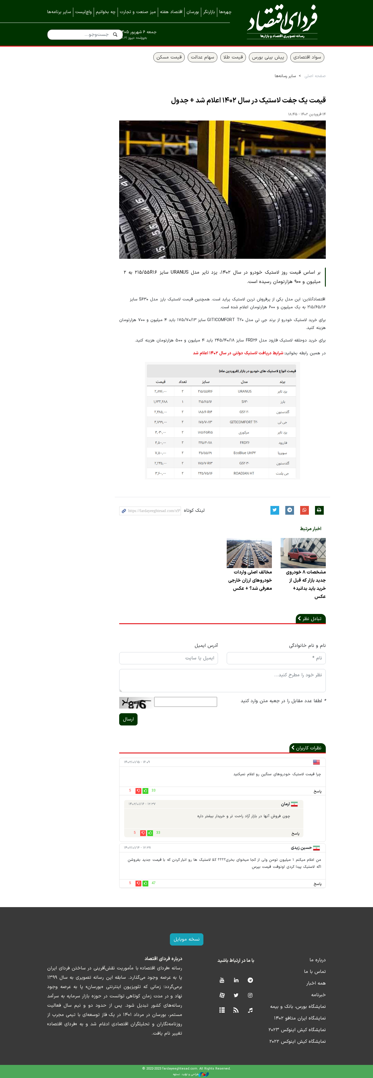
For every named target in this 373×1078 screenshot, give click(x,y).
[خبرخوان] (236, 1011)
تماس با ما (315, 971)
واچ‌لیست (83, 12)
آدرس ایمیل (206, 645)
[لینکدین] (236, 981)
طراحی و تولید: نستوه (185, 1074)
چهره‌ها (225, 12)
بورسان (192, 12)
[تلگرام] (250, 981)
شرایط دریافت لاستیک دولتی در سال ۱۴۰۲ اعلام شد (238, 353)
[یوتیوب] (222, 981)
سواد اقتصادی (307, 57)
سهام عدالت (202, 57)
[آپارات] (222, 996)
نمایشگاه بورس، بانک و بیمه (298, 1006)
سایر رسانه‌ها (285, 76)
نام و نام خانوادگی (307, 645)
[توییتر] (236, 996)
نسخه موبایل (187, 939)
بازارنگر (209, 12)
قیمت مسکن (169, 57)
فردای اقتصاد (282, 22)
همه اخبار (316, 983)
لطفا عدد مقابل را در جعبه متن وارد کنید (283, 701)
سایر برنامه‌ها (59, 12)
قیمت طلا (233, 57)
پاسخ (318, 791)
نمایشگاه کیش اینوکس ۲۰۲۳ (297, 1029)
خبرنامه (318, 995)
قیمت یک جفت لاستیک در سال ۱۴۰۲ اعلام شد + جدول (248, 100)
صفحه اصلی (315, 76)
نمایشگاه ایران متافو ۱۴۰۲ (300, 1018)
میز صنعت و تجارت (138, 12)
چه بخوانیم (106, 12)
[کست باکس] (250, 1011)
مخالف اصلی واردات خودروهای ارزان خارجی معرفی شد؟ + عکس (250, 580)
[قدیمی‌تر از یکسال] (303, 553)
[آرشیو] (222, 1011)
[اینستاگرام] (250, 996)
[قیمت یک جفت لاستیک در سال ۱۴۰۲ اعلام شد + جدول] (222, 190)
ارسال (128, 719)
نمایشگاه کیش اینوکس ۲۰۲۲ (297, 1041)
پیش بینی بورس (268, 57)
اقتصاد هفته (171, 12)
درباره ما (317, 960)
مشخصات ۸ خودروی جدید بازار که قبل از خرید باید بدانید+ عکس (306, 584)
